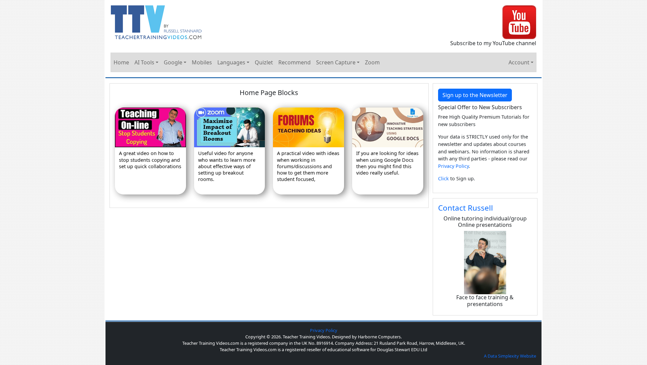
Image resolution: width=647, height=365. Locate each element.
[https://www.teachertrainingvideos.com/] (156, 21)
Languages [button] (231, 62)
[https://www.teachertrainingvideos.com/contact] (485, 262)
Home (121, 62)
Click (443, 178)
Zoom (372, 62)
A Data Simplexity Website (510, 356)
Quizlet (264, 62)
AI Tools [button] (144, 62)
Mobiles (202, 62)
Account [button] (519, 62)
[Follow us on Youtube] (519, 21)
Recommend (294, 62)
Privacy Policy (453, 166)
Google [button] (173, 62)
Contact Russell (465, 208)
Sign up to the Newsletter (474, 95)
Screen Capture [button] (336, 62)
